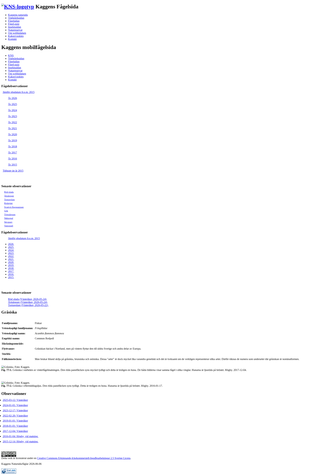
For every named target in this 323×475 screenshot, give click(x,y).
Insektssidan (14, 27)
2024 (11, 250)
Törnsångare (9, 214)
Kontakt (12, 39)
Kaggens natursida (18, 14)
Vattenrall (8, 225)
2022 (11, 256)
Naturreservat (15, 30)
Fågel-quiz (13, 23)
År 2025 (12, 104)
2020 (11, 262)
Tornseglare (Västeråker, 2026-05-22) (28, 305)
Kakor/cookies (16, 36)
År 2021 (12, 128)
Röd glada (9, 192)
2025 (11, 247)
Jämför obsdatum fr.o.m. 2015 (18, 92)
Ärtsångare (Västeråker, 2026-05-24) (28, 302)
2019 (11, 265)
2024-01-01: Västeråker (15, 405)
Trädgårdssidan (16, 17)
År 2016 (12, 158)
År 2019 (12, 140)
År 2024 (12, 110)
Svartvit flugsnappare (14, 207)
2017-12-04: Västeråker (15, 431)
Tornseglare (9, 199)
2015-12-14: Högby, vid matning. (20, 441)
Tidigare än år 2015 (13, 170)
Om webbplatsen (17, 33)
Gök (6, 211)
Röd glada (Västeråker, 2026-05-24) (27, 299)
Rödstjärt (8, 203)
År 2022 (12, 122)
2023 (11, 253)
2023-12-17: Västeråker (15, 410)
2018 (11, 268)
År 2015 (12, 164)
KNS (11, 55)
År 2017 (12, 152)
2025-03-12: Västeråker (15, 400)
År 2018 (12, 146)
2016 (11, 274)
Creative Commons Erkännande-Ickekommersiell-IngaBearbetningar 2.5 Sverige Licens (83, 458)
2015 (11, 277)
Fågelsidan (14, 20)
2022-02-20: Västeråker (15, 415)
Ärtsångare (9, 196)
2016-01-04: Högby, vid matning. (20, 436)
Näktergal (8, 218)
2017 (11, 271)
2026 (11, 244)
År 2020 (12, 134)
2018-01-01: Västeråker (15, 425)
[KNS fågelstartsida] (17, 7)
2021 (11, 259)
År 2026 (12, 98)
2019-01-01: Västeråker (15, 420)
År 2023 (12, 116)
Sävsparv (8, 222)
